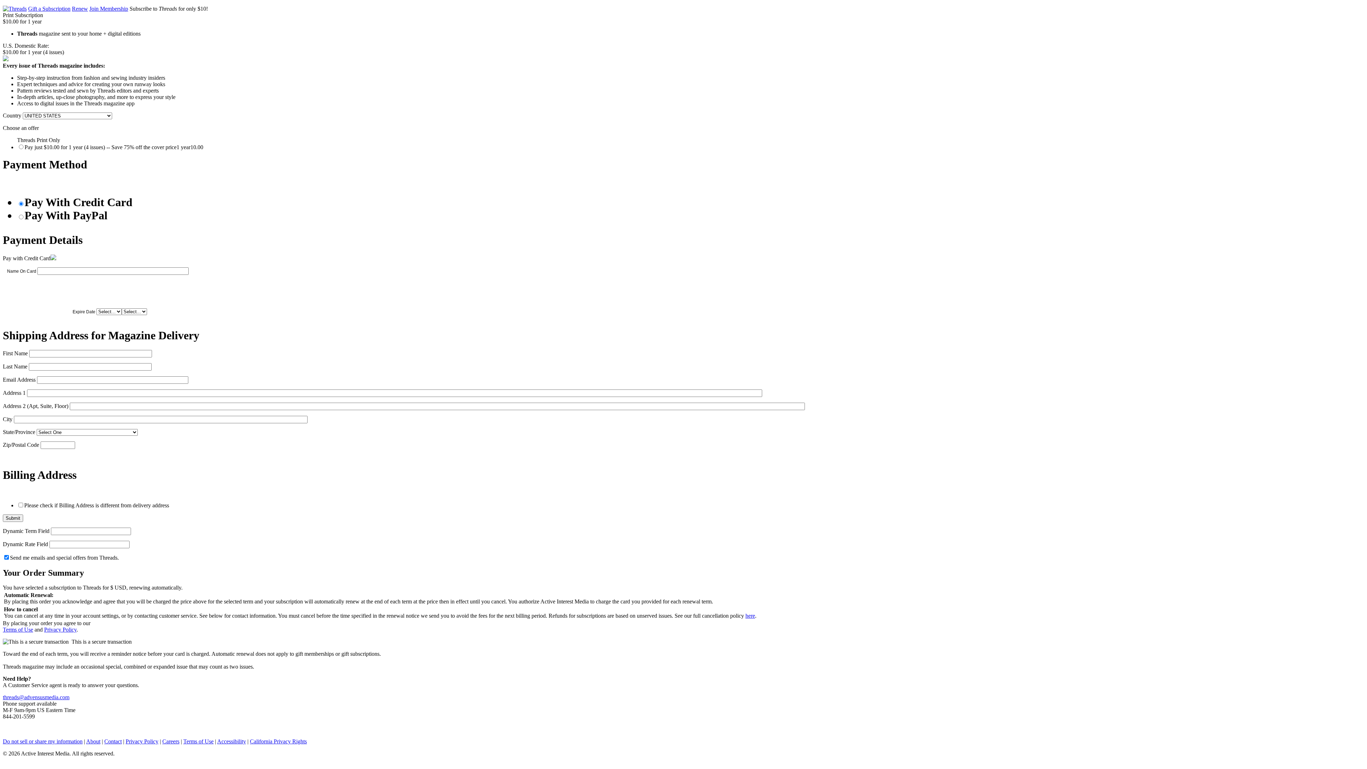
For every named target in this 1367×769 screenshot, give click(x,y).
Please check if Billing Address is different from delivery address (96, 505)
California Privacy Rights (278, 741)
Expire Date (84, 311)
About (93, 741)
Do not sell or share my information (43, 741)
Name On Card (21, 271)
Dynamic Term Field (26, 531)
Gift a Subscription (49, 9)
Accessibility (231, 741)
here (750, 616)
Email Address (19, 380)
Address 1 (14, 393)
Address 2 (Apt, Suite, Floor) (35, 406)
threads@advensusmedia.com (36, 697)
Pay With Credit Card (78, 202)
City (7, 419)
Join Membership (108, 9)
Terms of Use (18, 630)
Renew (80, 9)
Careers (170, 741)
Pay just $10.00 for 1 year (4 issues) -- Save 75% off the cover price (114, 147)
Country (12, 116)
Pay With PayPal (66, 215)
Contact (113, 741)
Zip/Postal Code (21, 445)
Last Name (15, 366)
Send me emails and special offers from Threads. (64, 558)
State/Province (19, 432)
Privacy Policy (60, 630)
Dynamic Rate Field (25, 544)
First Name (15, 353)
